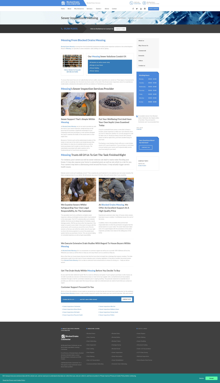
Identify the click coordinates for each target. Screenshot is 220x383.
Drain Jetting (90, 348)
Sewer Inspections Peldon (107, 315)
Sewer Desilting (141, 341)
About (69, 9)
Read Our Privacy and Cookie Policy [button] (14, 380)
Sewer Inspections (117, 352)
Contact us (142, 65)
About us (141, 40)
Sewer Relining (141, 337)
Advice (107, 9)
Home (63, 9)
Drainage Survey (116, 345)
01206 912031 (137, 3)
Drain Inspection (91, 345)
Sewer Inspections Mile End (107, 306)
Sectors (98, 9)
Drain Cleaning (91, 337)
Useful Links (142, 328)
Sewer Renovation (117, 356)
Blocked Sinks (116, 333)
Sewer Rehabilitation (117, 360)
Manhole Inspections (143, 356)
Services (89, 9)
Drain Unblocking (91, 341)
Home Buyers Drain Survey (144, 360)
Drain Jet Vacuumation (93, 360)
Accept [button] (211, 378)
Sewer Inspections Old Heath (71, 312)
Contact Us (126, 299)
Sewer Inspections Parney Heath (109, 312)
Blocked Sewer (116, 348)
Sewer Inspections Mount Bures (72, 309)
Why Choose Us (79, 9)
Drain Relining (90, 356)
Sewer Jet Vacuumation (144, 348)
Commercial (142, 50)
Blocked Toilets (116, 341)
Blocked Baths (116, 337)
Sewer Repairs (141, 333)
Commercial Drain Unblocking (95, 364)
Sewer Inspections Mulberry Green (109, 309)
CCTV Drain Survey (142, 352)
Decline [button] (201, 378)
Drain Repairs (90, 352)
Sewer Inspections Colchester (71, 306)
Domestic (141, 55)
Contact (114, 9)
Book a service (153, 8)
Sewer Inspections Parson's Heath (73, 315)
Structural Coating (142, 345)
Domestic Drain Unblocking (119, 364)
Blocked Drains (91, 333)
